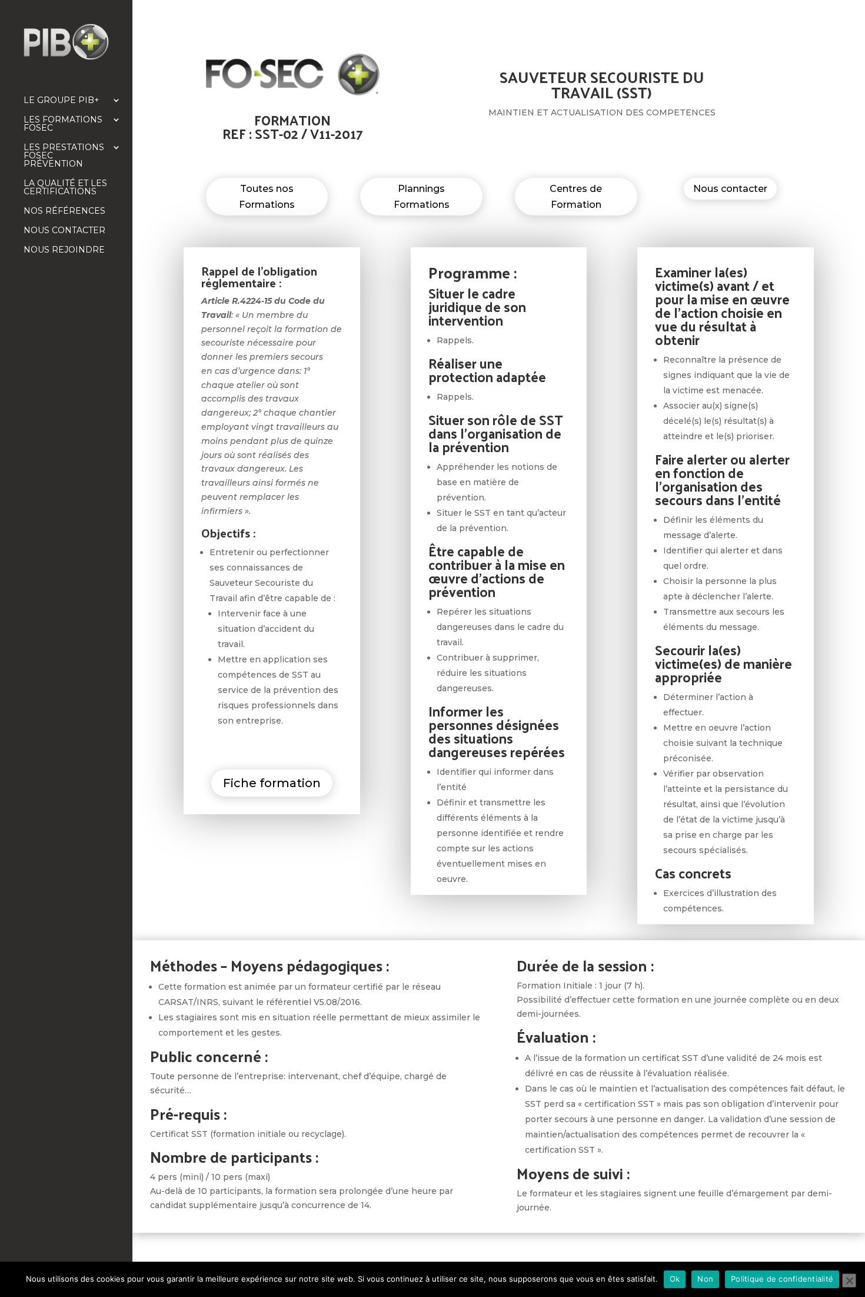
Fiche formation (272, 783)
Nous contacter (64, 230)
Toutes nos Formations (267, 196)
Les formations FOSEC (63, 124)
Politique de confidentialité (782, 1278)
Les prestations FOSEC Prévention (64, 156)
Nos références (64, 211)
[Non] (849, 1280)
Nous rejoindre (64, 250)
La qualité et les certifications (65, 188)
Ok (675, 1278)
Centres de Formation (576, 196)
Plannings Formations (422, 196)
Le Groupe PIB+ (61, 100)
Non (705, 1278)
